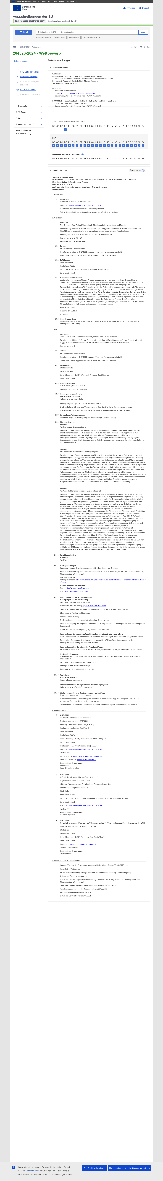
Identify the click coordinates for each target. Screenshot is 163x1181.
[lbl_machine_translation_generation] (83, 154)
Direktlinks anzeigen (28, 77)
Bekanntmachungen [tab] (21, 61)
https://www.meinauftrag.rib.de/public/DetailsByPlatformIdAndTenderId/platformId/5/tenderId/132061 (103, 581)
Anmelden (131, 8)
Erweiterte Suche (59, 38)
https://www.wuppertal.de (86, 760)
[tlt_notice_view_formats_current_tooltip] (143, 170)
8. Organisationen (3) (25, 124)
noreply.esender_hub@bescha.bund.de (81, 844)
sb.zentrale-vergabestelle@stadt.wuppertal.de (77, 93)
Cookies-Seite (32, 1171)
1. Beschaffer (21, 106)
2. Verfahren (21, 112)
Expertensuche (74, 38)
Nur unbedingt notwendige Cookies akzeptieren (129, 1168)
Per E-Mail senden (28, 90)
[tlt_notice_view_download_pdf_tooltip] (53, 145)
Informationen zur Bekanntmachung (23, 132)
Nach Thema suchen (90, 38)
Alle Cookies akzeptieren (94, 1168)
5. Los (18, 118)
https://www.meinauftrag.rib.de (77, 588)
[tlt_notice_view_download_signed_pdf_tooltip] (65, 129)
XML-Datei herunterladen (31, 72)
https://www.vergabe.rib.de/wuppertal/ (87, 756)
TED (14, 47)
